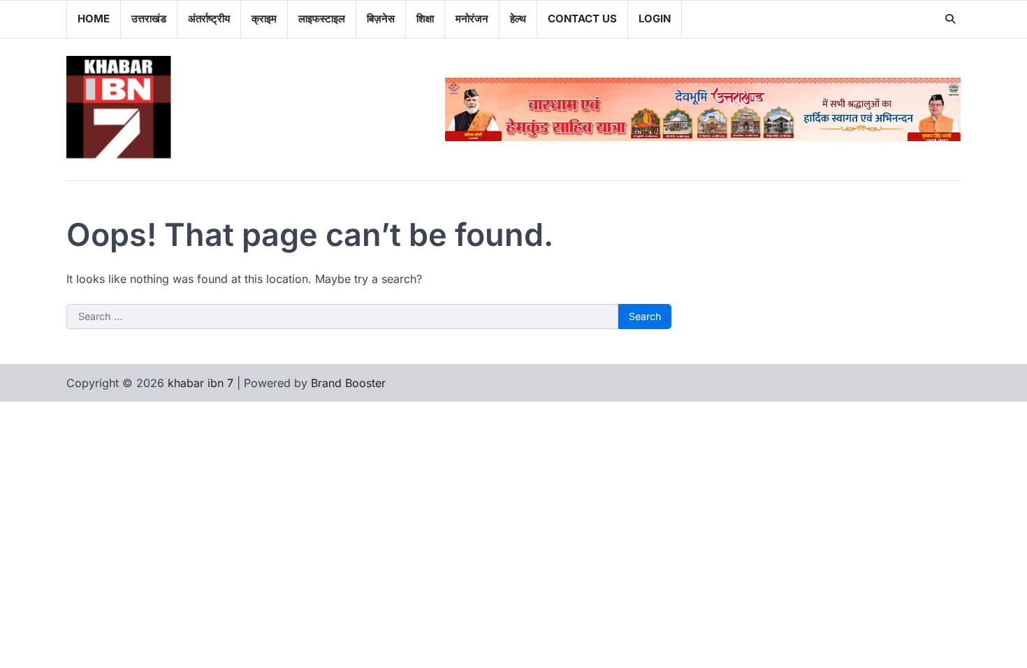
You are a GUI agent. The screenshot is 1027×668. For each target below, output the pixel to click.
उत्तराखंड (148, 18)
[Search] (950, 18)
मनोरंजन (472, 18)
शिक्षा (425, 18)
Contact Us (582, 18)
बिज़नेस (381, 18)
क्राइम (264, 18)
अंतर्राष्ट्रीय (209, 18)
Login (655, 18)
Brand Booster (348, 383)
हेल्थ (518, 18)
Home (94, 18)
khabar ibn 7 (200, 383)
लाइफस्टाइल (321, 18)
